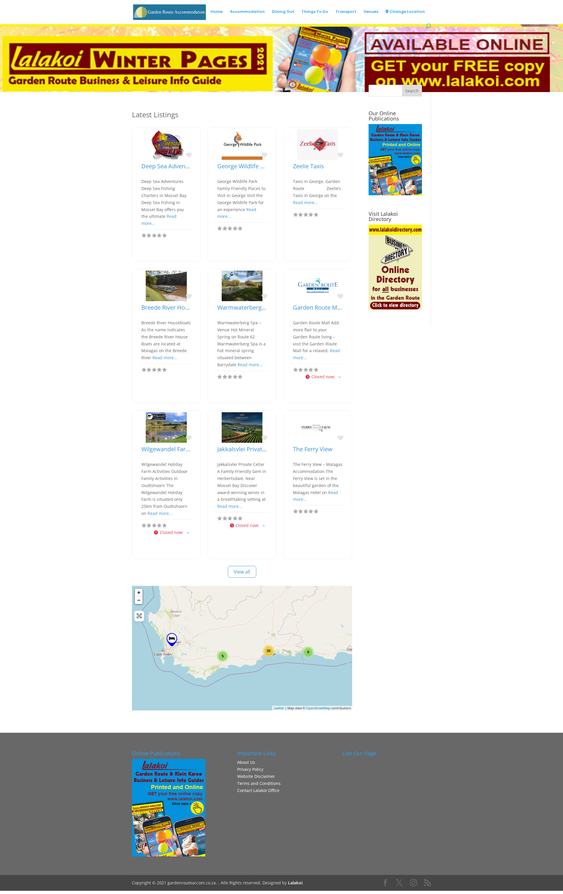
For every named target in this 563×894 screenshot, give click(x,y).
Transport (345, 12)
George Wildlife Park (244, 166)
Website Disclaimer (256, 776)
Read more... (305, 202)
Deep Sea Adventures (170, 166)
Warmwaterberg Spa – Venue (256, 307)
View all (242, 572)
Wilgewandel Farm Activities (179, 449)
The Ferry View (313, 449)
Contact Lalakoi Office (258, 790)
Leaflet (279, 708)
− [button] (138, 600)
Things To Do (314, 12)
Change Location (407, 12)
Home (217, 12)
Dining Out (283, 12)
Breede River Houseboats (175, 307)
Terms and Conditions (259, 783)
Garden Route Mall (318, 307)
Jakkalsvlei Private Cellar (249, 449)
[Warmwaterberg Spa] (172, 639)
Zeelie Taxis (308, 166)
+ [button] (138, 592)
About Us (246, 762)
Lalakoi (295, 882)
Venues (371, 12)
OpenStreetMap (318, 708)
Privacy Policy (250, 769)
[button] (322, 377)
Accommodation (247, 12)
